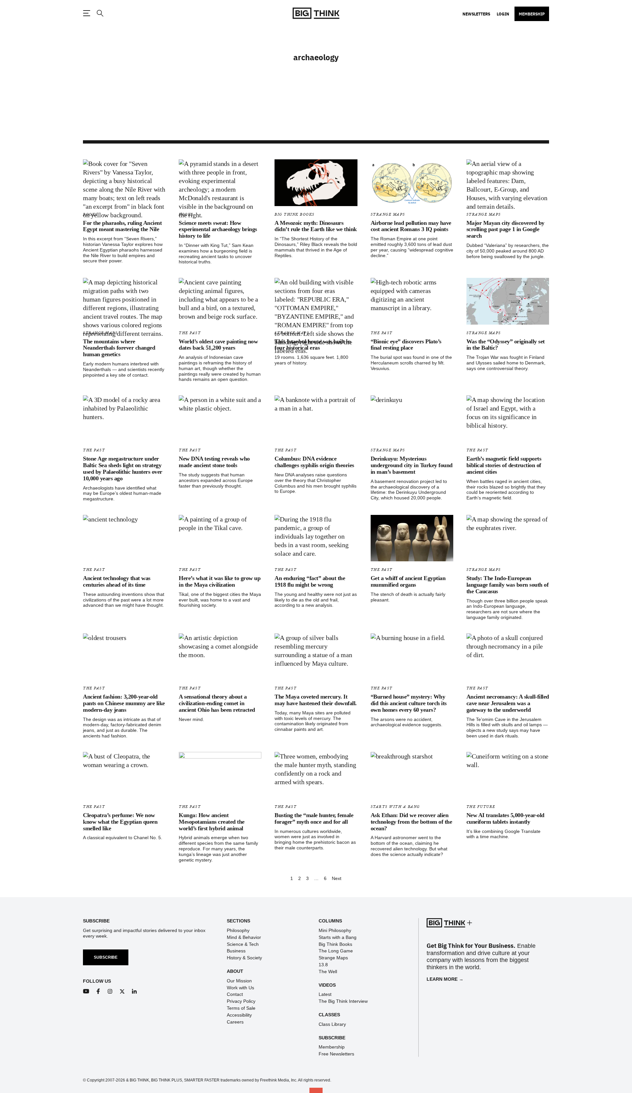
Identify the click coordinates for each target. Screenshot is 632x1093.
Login (503, 14)
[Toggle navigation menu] (86, 13)
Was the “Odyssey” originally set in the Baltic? (505, 344)
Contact (235, 994)
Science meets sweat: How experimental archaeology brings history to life (218, 229)
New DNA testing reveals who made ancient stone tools (214, 461)
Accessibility (239, 1015)
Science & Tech (243, 944)
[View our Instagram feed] (110, 991)
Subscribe (106, 957)
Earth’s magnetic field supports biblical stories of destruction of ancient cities (503, 465)
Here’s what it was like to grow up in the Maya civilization (219, 581)
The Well (328, 971)
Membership (532, 14)
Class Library (332, 1024)
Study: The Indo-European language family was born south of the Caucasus (507, 585)
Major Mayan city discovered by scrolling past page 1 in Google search (505, 229)
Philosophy (238, 930)
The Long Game (336, 950)
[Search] (100, 13)
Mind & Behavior (244, 937)
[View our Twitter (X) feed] (122, 991)
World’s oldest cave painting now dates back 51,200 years (218, 344)
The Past (190, 333)
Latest (325, 994)
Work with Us (240, 987)
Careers (235, 1022)
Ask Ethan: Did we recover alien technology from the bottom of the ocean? (411, 822)
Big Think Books (295, 214)
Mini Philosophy (335, 930)
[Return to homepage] (316, 13)
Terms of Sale (241, 1008)
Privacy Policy (241, 1001)
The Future (480, 807)
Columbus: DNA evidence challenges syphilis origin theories (314, 461)
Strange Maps (388, 214)
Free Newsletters (336, 1053)
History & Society (244, 957)
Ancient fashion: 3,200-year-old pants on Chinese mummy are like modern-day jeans (124, 703)
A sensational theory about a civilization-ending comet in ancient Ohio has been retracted (217, 703)
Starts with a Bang (337, 937)
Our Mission (239, 980)
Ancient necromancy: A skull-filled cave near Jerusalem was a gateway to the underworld (507, 703)
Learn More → (445, 979)
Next (336, 878)
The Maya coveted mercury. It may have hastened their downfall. (316, 699)
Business (236, 950)
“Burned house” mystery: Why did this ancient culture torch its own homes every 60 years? (409, 703)
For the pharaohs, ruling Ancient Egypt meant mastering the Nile (122, 226)
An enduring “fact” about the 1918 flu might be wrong (310, 581)
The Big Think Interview (343, 1001)
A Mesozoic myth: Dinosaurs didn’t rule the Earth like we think (316, 226)
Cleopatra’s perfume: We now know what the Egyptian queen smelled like (120, 822)
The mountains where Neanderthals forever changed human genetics (119, 348)
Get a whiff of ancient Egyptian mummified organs (408, 581)
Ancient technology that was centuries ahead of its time (116, 581)
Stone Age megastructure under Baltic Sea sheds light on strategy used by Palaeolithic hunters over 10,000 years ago (122, 468)
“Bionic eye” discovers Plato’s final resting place (406, 344)
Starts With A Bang (395, 807)
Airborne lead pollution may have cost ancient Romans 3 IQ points (411, 226)
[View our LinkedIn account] (134, 991)
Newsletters (476, 14)
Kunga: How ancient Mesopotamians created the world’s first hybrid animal (212, 822)
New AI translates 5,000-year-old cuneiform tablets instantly (505, 818)
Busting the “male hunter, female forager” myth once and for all (314, 818)
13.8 (323, 964)
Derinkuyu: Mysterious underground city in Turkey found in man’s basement (412, 465)
